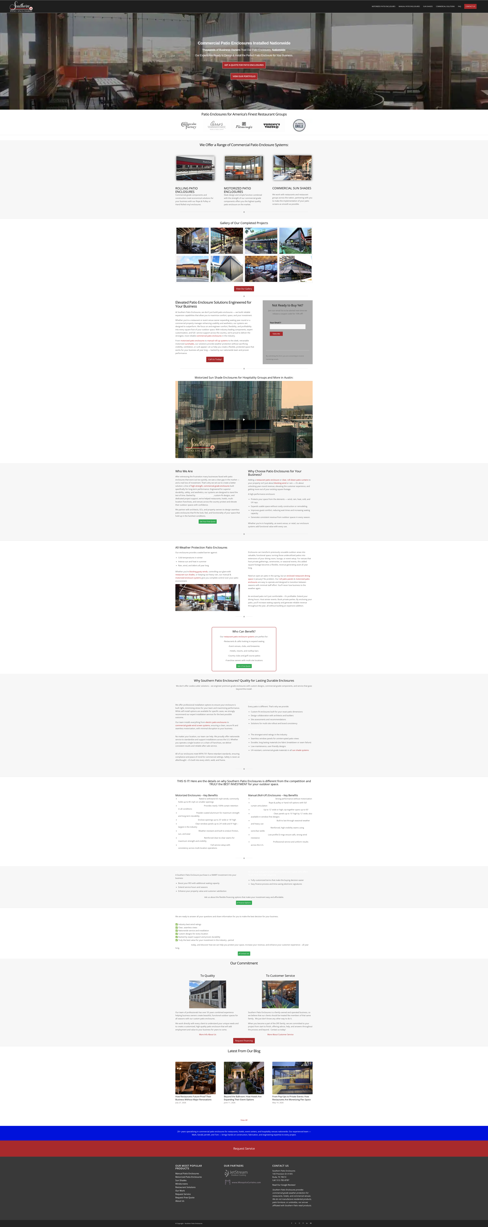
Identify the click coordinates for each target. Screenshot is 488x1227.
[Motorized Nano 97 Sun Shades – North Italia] (227, 269)
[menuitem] (383, 6)
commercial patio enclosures (209, 335)
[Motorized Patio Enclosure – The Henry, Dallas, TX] (295, 269)
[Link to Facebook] (292, 1223)
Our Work (180, 1190)
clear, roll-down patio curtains (295, 480)
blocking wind (280, 483)
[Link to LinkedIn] (307, 1223)
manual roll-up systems (217, 340)
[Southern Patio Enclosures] (21, 6)
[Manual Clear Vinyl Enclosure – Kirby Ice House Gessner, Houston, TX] (295, 241)
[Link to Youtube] (311, 1223)
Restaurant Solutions (185, 1187)
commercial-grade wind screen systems (192, 725)
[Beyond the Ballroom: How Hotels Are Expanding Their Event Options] (244, 1078)
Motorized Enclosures (188, 795)
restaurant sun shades (185, 574)
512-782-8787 (283, 1180)
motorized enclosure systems (188, 577)
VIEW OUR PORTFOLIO (244, 76)
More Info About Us (207, 1034)
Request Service (183, 1194)
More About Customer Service (280, 1034)
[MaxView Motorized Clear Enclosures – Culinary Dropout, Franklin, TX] (227, 241)
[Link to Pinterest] (303, 1223)
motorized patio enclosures (192, 340)
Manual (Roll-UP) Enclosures (264, 795)
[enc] (244, 168)
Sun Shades (181, 1180)
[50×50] (192, 269)
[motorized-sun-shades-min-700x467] (292, 167)
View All (244, 1120)
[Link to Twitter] (295, 1223)
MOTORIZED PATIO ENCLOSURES (237, 190)
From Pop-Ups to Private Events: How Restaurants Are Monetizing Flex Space (291, 1098)
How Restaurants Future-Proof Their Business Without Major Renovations (193, 1098)
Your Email (275, 322)
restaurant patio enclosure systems (239, 636)
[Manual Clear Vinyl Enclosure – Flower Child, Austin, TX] (261, 241)
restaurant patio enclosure (267, 480)
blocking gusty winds (198, 571)
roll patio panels (286, 579)
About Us (179, 1201)
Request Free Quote (184, 1197)
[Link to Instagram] (299, 1223)
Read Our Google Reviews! (283, 1185)
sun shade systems (300, 750)
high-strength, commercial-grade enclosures (210, 486)
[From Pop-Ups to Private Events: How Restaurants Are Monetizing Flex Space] (292, 1078)
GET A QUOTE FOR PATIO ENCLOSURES (244, 65)
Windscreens (181, 1183)
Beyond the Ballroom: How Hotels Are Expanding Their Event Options (243, 1098)
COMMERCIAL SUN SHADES (291, 188)
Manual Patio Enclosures (187, 1173)
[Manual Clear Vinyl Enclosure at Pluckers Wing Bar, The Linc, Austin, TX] (261, 269)
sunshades (189, 343)
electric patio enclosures (216, 722)
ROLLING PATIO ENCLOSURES (186, 190)
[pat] (195, 168)
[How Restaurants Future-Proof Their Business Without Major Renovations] (195, 1078)
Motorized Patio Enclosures (188, 1177)
